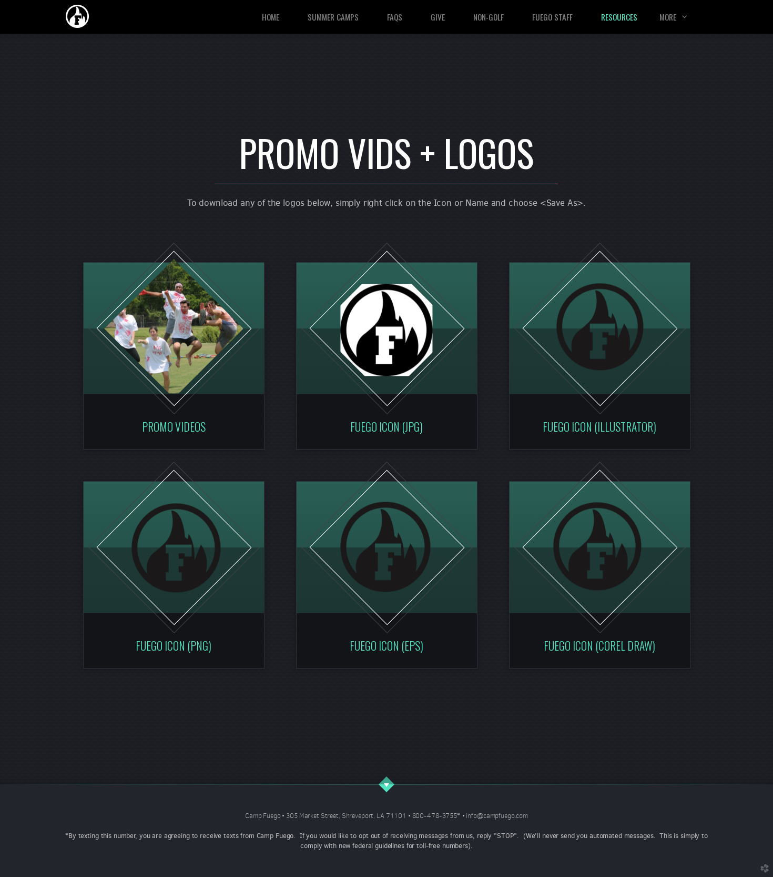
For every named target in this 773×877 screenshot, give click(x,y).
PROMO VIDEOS (174, 426)
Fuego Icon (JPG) (386, 426)
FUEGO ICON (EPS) (386, 645)
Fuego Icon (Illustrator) (599, 426)
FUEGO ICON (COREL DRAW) (599, 645)
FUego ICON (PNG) (173, 645)
